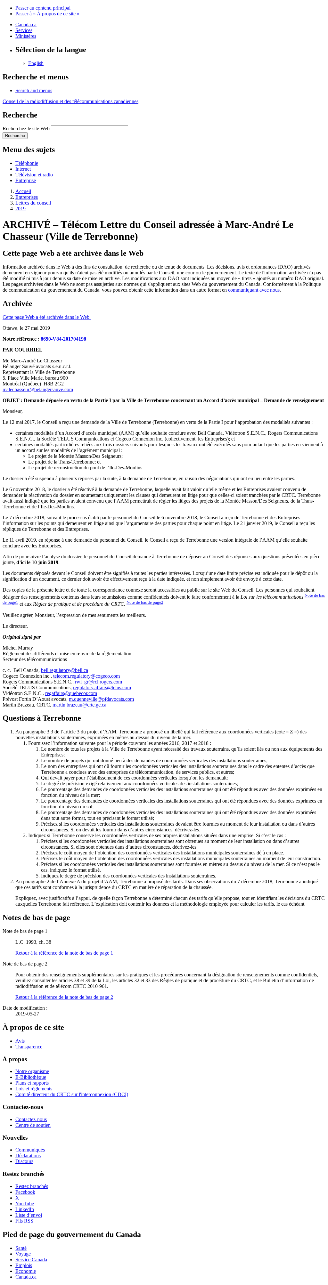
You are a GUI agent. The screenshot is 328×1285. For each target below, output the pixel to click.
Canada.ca (26, 24)
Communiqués (30, 1149)
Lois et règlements (33, 1088)
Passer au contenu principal (42, 8)
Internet (23, 169)
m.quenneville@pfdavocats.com (101, 699)
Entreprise (25, 180)
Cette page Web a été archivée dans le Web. (47, 317)
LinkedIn (24, 1209)
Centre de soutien (33, 1125)
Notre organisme (32, 1071)
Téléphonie (26, 163)
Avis (20, 1041)
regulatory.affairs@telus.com (102, 687)
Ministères (25, 36)
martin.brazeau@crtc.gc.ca (79, 704)
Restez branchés (31, 1186)
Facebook (25, 1192)
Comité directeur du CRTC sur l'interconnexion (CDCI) (71, 1094)
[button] (33, 90)
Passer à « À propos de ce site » (47, 13)
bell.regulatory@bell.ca (64, 670)
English (36, 63)
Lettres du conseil (33, 203)
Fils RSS (24, 1221)
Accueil (23, 191)
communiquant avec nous (254, 290)
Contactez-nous (31, 1119)
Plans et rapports (32, 1083)
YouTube (24, 1203)
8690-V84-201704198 (63, 339)
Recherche (15, 135)
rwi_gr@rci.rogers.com (98, 681)
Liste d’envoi (28, 1215)
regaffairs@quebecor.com (71, 693)
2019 (20, 208)
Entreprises (26, 197)
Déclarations (28, 1155)
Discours (24, 1161)
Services (23, 30)
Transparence (28, 1046)
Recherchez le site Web (26, 128)
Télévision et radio (34, 174)
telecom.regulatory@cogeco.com (86, 676)
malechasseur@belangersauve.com (38, 389)
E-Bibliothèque (30, 1077)
